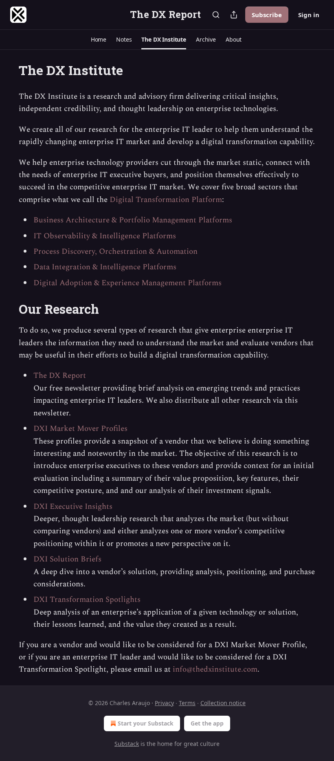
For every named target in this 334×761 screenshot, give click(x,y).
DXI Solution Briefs (67, 559)
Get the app (207, 723)
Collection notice (223, 703)
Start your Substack (146, 723)
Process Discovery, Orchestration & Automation (115, 251)
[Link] (7, 309)
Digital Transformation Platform (166, 200)
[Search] (216, 15)
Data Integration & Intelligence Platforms (104, 267)
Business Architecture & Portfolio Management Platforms (132, 220)
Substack (126, 744)
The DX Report (59, 376)
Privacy (164, 703)
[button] (98, 39)
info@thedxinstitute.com (215, 669)
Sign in (308, 15)
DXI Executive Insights (72, 507)
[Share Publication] (234, 15)
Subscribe (267, 15)
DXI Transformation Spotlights (87, 600)
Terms (187, 703)
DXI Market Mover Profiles (80, 429)
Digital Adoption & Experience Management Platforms (127, 283)
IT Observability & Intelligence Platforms (104, 236)
